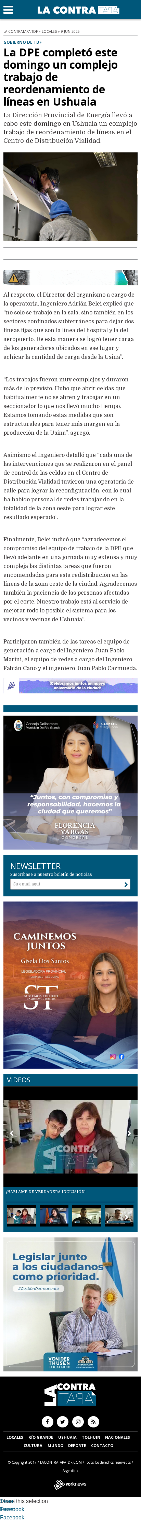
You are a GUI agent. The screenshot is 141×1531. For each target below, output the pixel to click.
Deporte (77, 1445)
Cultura (33, 1445)
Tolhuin (91, 1437)
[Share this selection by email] (3, 1518)
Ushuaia (67, 1437)
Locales (15, 1437)
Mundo (55, 1445)
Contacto (102, 1445)
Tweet (7, 1501)
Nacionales (117, 1437)
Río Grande (40, 1437)
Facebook (12, 1509)
